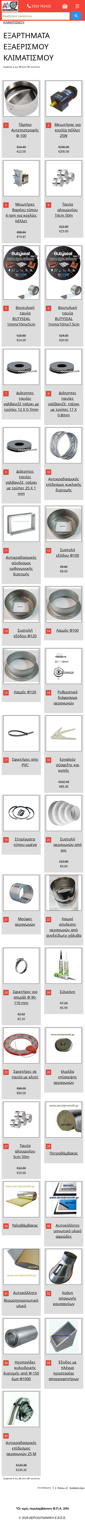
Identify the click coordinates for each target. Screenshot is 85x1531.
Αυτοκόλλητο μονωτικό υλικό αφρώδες (67, 1231)
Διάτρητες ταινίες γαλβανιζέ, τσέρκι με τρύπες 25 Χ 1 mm (21, 482)
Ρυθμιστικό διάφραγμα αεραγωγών (66, 697)
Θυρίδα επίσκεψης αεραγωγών (65, 1077)
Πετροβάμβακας (64, 1153)
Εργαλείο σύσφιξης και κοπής (67, 765)
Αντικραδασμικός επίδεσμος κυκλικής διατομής (63, 484)
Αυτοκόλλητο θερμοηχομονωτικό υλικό (21, 1299)
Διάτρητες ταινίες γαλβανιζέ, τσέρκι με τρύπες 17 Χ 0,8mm (63, 403)
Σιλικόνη (67, 991)
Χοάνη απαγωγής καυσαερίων (65, 1298)
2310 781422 (41, 6)
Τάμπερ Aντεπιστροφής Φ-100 (25, 130)
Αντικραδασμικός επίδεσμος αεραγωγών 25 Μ (21, 1448)
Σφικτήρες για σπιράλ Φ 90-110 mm (25, 997)
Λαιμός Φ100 (67, 630)
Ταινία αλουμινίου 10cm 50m (66, 210)
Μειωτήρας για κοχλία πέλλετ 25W (67, 130)
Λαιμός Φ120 (25, 691)
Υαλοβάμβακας (25, 1225)
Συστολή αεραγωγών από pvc (67, 845)
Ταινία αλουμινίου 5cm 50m (24, 1151)
